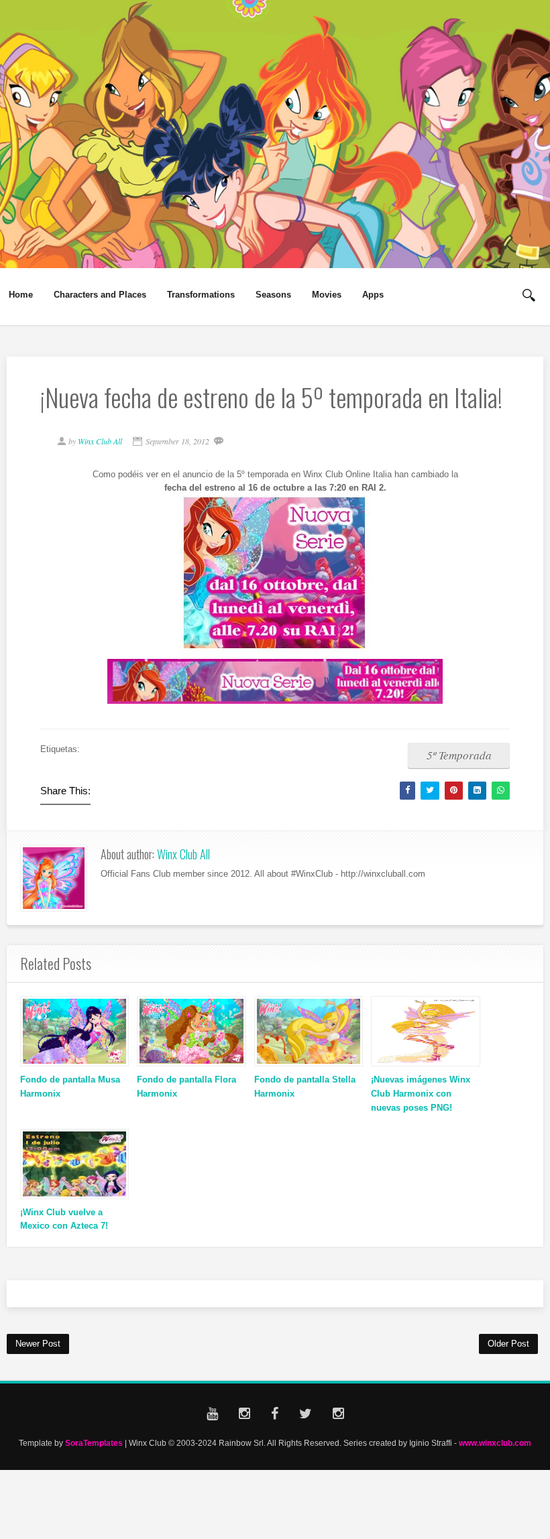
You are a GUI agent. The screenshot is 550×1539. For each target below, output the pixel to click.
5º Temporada (459, 755)
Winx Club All (183, 854)
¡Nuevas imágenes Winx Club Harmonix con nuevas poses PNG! (420, 1093)
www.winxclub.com (495, 1442)
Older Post (508, 1344)
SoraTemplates (94, 1442)
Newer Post (37, 1344)
